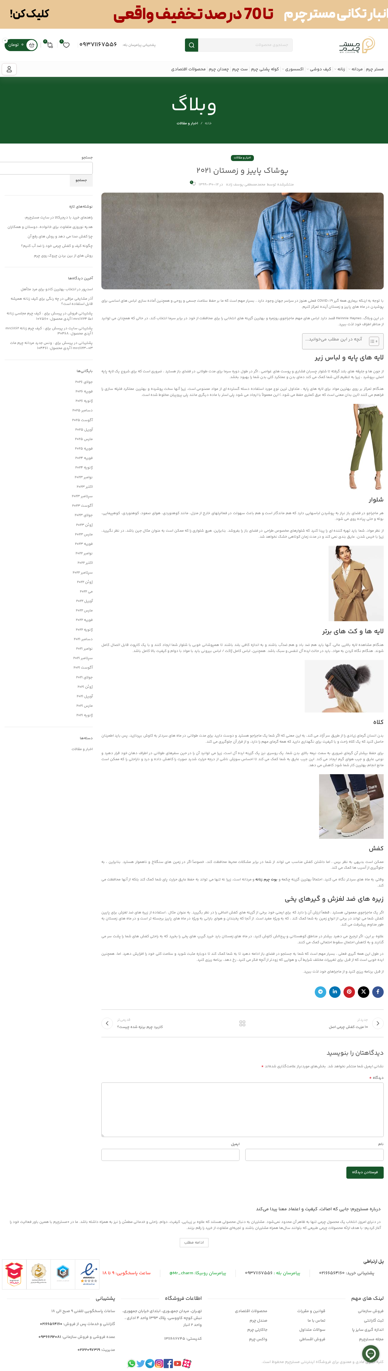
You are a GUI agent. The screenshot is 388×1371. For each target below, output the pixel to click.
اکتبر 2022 (85, 563)
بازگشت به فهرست (242, 1023)
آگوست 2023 (82, 506)
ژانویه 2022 (84, 630)
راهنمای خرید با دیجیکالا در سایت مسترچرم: (58, 217)
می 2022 (86, 592)
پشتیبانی (85, 343)
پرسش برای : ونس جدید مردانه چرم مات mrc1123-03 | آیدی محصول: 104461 (51, 345)
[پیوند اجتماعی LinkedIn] (335, 992)
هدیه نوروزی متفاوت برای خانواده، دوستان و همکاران (50, 227)
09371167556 (98, 45)
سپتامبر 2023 (82, 496)
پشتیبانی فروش (80, 313)
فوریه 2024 (84, 458)
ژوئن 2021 (85, 687)
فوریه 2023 (84, 544)
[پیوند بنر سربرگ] (194, 14)
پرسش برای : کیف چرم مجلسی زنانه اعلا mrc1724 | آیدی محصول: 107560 (50, 316)
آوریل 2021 (85, 696)
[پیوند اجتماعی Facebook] (378, 992)
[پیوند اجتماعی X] (363, 992)
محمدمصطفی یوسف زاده (245, 184)
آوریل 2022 (84, 601)
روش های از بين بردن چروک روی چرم (63, 256)
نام (380, 1144)
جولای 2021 (84, 677)
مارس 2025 (84, 439)
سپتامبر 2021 (83, 658)
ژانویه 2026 (84, 401)
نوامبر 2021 (84, 649)
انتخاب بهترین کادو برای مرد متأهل (48, 289)
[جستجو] (191, 45)
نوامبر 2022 (84, 553)
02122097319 (89, 1350)
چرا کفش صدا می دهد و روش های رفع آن (60, 236)
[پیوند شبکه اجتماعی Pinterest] (349, 992)
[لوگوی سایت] (357, 45)
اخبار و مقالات (187, 123)
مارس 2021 (84, 706)
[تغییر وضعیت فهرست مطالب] (371, 341)
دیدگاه (376, 1078)
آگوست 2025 (82, 420)
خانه (208, 123)
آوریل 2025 (84, 430)
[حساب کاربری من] (9, 69)
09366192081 (49, 1337)
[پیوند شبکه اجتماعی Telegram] (320, 992)
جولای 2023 (84, 515)
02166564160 (332, 1273)
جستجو (87, 157)
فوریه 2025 (84, 449)
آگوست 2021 (83, 668)
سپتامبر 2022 (83, 573)
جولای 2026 (84, 382)
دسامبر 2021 (83, 639)
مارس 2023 (84, 534)
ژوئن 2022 (85, 582)
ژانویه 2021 (84, 715)
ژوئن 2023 (84, 525)
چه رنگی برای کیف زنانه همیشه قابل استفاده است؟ (52, 301)
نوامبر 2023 (84, 477)
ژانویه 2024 (84, 467)
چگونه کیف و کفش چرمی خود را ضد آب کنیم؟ (57, 246)
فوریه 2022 (84, 620)
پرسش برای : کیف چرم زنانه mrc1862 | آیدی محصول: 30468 (49, 331)
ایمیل (235, 1144)
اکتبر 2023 (85, 487)
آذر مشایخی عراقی (79, 299)
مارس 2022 (84, 610)
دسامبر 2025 (82, 410)
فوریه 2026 (84, 391)
